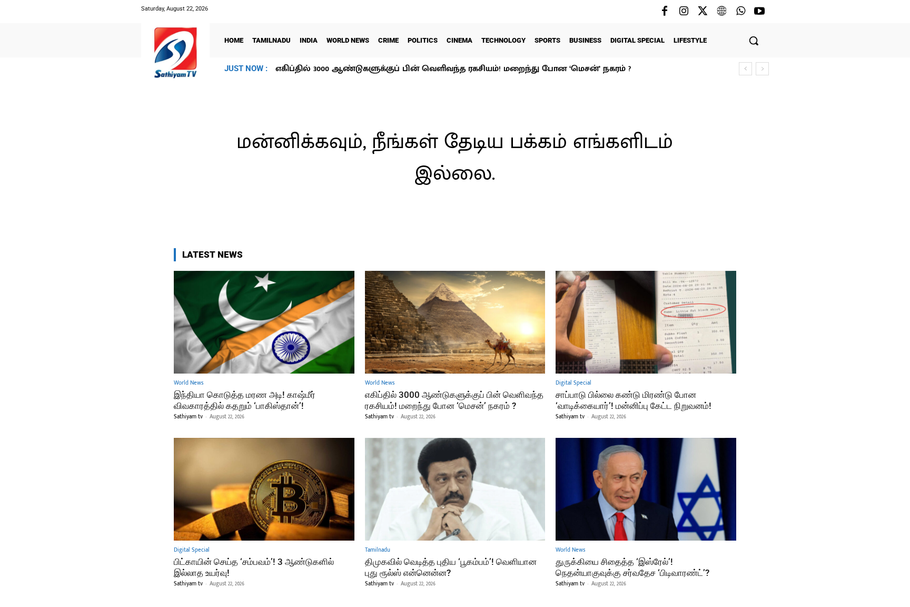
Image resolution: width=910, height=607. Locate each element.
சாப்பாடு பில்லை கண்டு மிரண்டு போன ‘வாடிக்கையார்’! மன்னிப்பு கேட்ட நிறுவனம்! (445, 69)
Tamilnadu (377, 550)
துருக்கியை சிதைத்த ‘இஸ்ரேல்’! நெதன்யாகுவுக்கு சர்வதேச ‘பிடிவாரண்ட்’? (632, 566)
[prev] (745, 68)
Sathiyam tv (188, 417)
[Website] (721, 11)
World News (188, 383)
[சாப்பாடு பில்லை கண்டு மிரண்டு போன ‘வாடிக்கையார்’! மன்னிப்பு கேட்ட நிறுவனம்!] (646, 322)
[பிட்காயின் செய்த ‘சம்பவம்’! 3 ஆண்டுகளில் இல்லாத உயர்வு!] (264, 489)
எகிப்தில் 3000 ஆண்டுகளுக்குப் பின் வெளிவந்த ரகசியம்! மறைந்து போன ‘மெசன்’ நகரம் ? (454, 399)
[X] (702, 11)
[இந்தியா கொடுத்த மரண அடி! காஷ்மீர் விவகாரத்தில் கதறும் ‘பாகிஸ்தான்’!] (264, 322)
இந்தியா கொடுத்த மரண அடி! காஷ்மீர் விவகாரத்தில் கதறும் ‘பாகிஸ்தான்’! (244, 399)
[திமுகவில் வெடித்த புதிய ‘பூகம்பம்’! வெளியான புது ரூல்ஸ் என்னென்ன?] (455, 489)
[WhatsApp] (740, 11)
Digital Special (573, 383)
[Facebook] (664, 11)
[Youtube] (759, 11)
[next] (762, 68)
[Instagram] (683, 11)
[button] (753, 40)
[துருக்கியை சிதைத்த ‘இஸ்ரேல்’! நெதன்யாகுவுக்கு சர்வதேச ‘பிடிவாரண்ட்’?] (646, 489)
